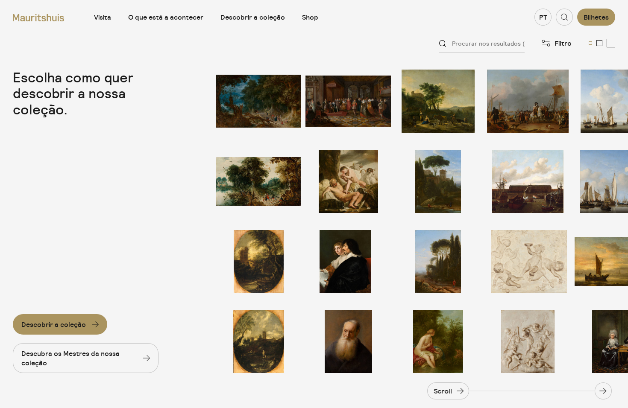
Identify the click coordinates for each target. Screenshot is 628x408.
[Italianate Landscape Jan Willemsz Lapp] (438, 261)
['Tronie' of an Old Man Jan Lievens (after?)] (348, 341)
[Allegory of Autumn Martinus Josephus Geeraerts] (527, 261)
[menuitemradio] (590, 43)
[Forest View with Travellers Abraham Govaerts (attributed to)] (258, 181)
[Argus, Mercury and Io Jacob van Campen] (348, 181)
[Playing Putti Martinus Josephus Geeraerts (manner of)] (527, 341)
